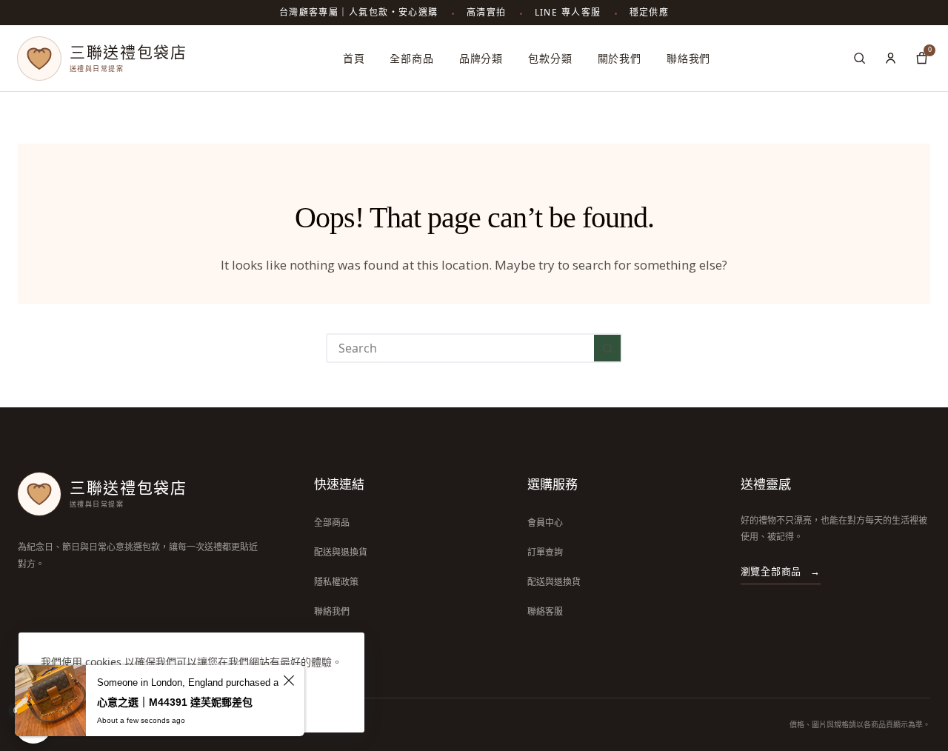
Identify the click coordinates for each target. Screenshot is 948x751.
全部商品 (411, 58)
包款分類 (550, 58)
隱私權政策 (336, 581)
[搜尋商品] (859, 58)
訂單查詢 (545, 552)
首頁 (354, 58)
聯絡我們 (688, 58)
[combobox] (460, 348)
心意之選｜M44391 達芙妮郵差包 (175, 702)
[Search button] (607, 348)
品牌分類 (481, 58)
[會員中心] (890, 58)
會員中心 (545, 522)
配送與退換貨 (340, 552)
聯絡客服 (545, 611)
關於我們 (619, 58)
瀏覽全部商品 (781, 571)
